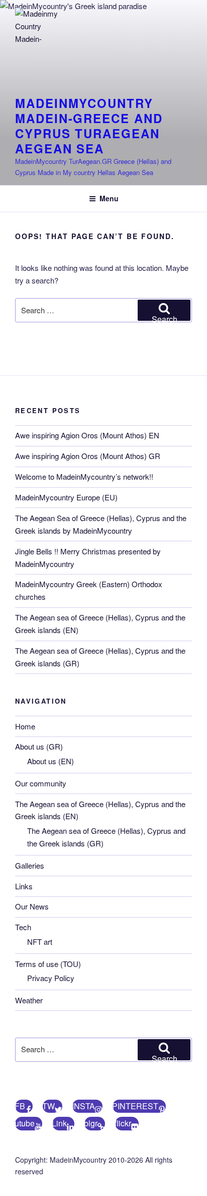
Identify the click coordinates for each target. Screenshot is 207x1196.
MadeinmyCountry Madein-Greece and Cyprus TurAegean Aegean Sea (89, 125)
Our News (32, 906)
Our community (40, 783)
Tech (23, 927)
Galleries (29, 865)
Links (24, 886)
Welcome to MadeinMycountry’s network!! (84, 476)
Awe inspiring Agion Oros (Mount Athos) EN (87, 435)
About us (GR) (39, 746)
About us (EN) (50, 761)
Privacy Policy (50, 978)
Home (25, 726)
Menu (109, 198)
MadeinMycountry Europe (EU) (66, 497)
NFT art (39, 941)
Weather (29, 1000)
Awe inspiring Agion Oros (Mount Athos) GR (87, 455)
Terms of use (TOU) (48, 963)
